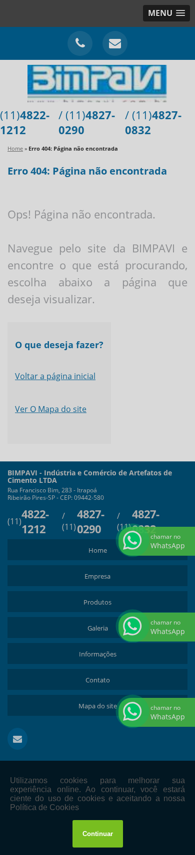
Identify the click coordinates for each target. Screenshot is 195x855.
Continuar (97, 834)
